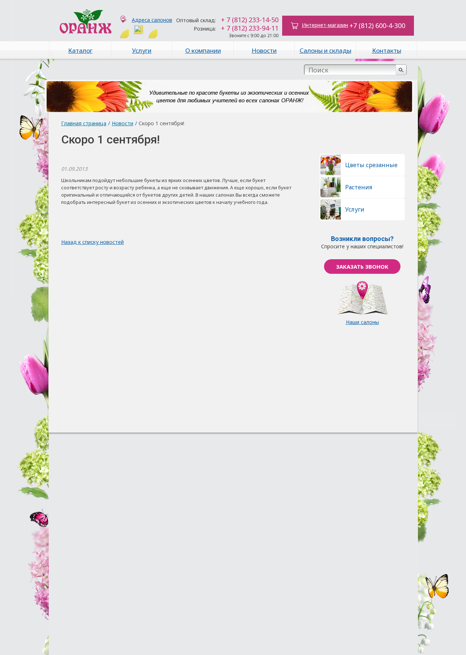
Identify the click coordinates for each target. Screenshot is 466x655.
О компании (203, 50)
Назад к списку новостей (92, 241)
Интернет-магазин (325, 24)
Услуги (141, 50)
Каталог (80, 50)
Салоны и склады (325, 50)
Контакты (386, 50)
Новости (264, 50)
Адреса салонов (152, 19)
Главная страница (83, 123)
